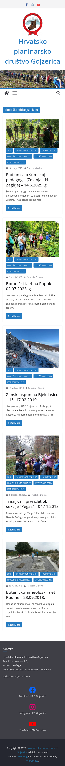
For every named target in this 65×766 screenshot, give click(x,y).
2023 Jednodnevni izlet (26, 259)
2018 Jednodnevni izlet (26, 477)
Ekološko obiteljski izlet (18, 156)
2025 (9, 150)
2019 (9, 370)
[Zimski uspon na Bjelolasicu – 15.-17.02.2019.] (32, 348)
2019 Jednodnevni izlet (26, 370)
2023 (9, 259)
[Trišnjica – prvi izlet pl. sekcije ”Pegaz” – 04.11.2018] (32, 455)
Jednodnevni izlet (15, 162)
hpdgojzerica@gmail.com (16, 676)
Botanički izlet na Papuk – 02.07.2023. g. (30, 286)
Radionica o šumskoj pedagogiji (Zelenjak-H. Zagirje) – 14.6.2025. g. (27, 179)
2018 (9, 477)
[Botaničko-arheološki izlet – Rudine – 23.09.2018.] (32, 557)
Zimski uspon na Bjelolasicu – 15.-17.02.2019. (32, 397)
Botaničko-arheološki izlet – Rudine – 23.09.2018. (32, 594)
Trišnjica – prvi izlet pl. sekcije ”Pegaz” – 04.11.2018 (32, 503)
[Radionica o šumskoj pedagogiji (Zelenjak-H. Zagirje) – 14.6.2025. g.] (32, 133)
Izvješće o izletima (43, 156)
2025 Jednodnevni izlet (26, 150)
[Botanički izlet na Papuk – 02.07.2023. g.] (32, 239)
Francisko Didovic (35, 168)
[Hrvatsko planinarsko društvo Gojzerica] (32, 72)
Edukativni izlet (49, 150)
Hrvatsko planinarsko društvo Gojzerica (32, 51)
